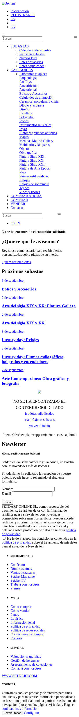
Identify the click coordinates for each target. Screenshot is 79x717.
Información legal (23, 622)
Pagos (15, 614)
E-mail (6, 493)
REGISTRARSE (23, 15)
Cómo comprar (21, 607)
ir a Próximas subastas (39, 419)
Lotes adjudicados (31, 66)
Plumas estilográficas (33, 176)
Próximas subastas (32, 54)
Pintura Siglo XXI (32, 164)
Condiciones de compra (27, 634)
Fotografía (26, 117)
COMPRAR (19, 200)
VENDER (18, 204)
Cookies (16, 638)
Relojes (24, 180)
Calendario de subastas (35, 50)
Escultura (25, 113)
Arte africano (28, 85)
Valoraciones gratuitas (26, 656)
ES (13, 19)
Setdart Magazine (23, 576)
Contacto (17, 208)
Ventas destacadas (23, 572)
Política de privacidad (25, 626)
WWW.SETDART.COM (19, 676)
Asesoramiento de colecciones (31, 664)
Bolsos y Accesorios (33, 93)
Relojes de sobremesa (34, 184)
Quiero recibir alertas (16, 262)
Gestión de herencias (25, 660)
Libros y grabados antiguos (38, 133)
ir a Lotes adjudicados (39, 413)
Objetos (24, 148)
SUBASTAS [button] (20, 46)
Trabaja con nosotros (25, 584)
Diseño (24, 109)
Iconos (24, 121)
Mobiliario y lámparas (34, 145)
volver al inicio (39, 426)
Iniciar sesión (20, 11)
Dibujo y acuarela (31, 105)
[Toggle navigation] (3, 35)
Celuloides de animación (36, 97)
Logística (17, 618)
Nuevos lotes (28, 58)
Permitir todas (12, 713)
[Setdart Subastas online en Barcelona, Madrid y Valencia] (8, 3)
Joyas (23, 129)
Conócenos (18, 565)
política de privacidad (16, 542)
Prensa (15, 588)
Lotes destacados (31, 62)
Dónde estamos (21, 568)
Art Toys (25, 82)
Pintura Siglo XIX (32, 156)
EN (13, 27)
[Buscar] (75, 37)
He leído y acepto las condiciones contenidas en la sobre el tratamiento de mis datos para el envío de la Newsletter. (39, 542)
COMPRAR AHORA (26, 196)
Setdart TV (18, 580)
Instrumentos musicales (35, 125)
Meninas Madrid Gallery (36, 141)
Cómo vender (20, 610)
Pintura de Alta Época (34, 168)
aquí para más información (20, 708)
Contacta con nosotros (26, 668)
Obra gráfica (28, 152)
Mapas (24, 137)
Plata (22, 172)
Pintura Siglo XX (31, 160)
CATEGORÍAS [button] (22, 70)
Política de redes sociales (28, 630)
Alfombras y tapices (33, 74)
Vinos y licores (29, 192)
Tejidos (24, 188)
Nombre (7, 489)
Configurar (31, 713)
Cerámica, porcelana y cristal (39, 101)
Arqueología (28, 78)
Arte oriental (28, 89)
